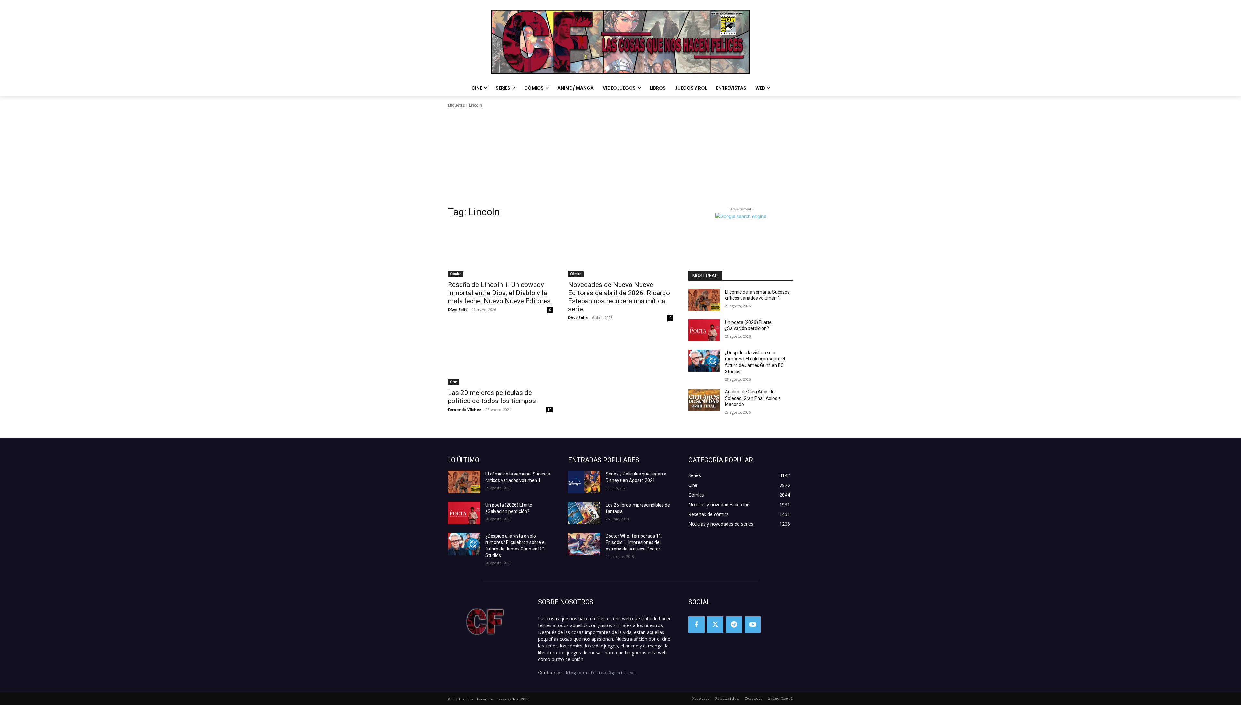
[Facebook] (696, 624)
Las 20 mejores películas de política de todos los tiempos (492, 397)
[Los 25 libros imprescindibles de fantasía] (584, 513)
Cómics (455, 274)
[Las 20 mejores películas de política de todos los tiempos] (500, 358)
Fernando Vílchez (464, 409)
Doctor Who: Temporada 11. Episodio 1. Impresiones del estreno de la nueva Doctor (634, 542)
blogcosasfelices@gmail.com (601, 672)
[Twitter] (715, 624)
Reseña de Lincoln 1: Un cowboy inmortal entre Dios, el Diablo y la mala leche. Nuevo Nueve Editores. (500, 293)
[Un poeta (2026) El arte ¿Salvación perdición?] (704, 330)
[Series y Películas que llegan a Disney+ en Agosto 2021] (584, 482)
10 (549, 409)
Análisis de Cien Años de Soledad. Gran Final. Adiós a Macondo (753, 398)
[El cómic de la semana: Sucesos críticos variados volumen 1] (704, 300)
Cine (453, 381)
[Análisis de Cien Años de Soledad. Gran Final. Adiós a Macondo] (704, 400)
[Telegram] (734, 624)
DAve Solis (457, 309)
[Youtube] (753, 624)
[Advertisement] (620, 157)
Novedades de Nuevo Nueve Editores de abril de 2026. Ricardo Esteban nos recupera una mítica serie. (619, 297)
